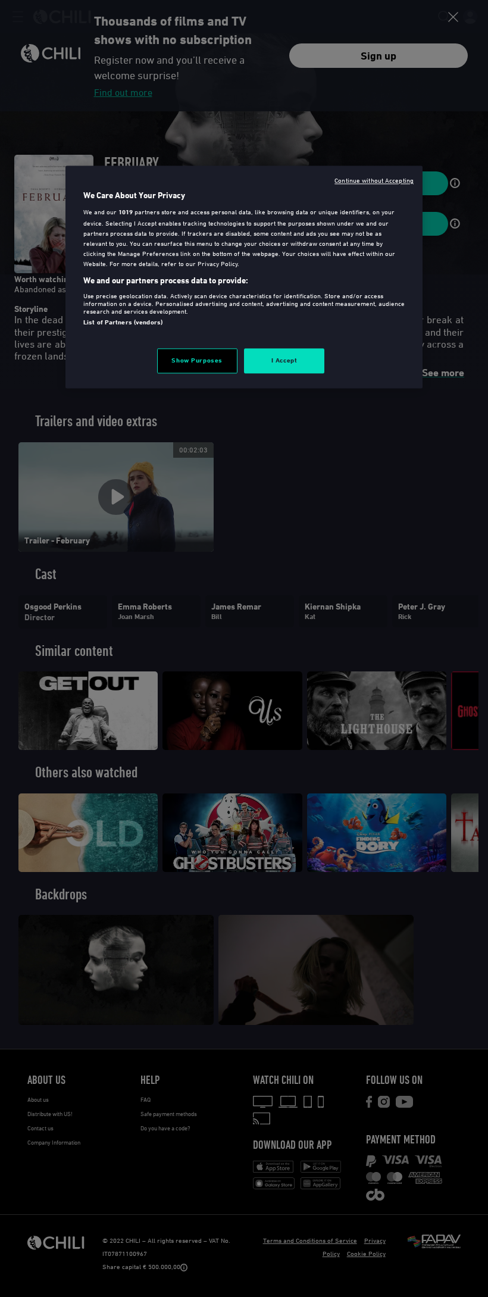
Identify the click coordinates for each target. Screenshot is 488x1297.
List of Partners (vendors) (122, 322)
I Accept (284, 360)
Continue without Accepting (374, 180)
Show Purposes (196, 360)
